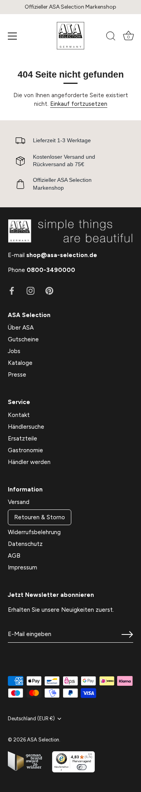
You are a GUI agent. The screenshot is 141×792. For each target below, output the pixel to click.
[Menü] (12, 36)
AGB (14, 555)
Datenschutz (25, 543)
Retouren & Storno (39, 517)
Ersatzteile (22, 438)
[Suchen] (110, 37)
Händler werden (29, 462)
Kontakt (19, 415)
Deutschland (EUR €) (31, 718)
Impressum (22, 567)
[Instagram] (30, 290)
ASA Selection (43, 740)
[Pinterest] (49, 290)
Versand (18, 502)
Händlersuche (26, 426)
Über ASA (21, 327)
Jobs (14, 351)
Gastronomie (25, 450)
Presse (17, 374)
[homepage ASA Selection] (70, 35)
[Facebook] (12, 290)
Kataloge (20, 362)
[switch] (82, 767)
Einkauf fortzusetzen (78, 103)
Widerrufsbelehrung (34, 532)
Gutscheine (23, 339)
